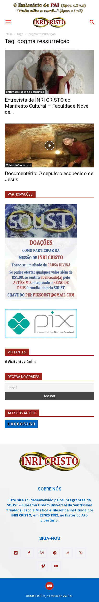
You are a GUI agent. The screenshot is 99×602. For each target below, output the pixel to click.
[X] (81, 553)
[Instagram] (42, 553)
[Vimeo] (43, 566)
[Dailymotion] (16, 553)
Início (8, 34)
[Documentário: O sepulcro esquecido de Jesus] (49, 145)
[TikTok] (68, 553)
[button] (8, 22)
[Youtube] (56, 566)
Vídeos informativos (18, 165)
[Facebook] (29, 553)
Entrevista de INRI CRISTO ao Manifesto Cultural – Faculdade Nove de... (46, 106)
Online (20, 361)
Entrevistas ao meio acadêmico (25, 91)
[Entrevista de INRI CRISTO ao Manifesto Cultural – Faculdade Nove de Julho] (49, 72)
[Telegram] (55, 553)
